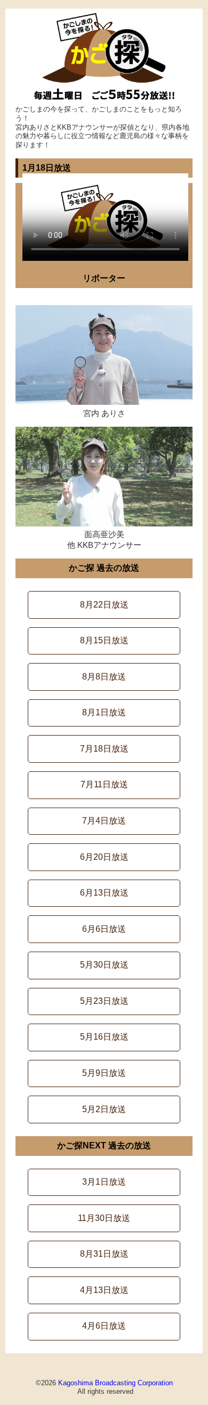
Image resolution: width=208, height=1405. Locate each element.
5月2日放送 (104, 1109)
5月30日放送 (104, 964)
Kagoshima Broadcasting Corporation (115, 1383)
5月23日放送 (104, 1000)
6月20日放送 (104, 856)
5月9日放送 (104, 1072)
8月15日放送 (104, 640)
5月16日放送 (104, 1036)
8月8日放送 (104, 676)
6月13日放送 (104, 892)
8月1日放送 (104, 712)
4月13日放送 (104, 1290)
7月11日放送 (104, 784)
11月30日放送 (104, 1218)
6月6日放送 (104, 928)
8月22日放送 (104, 604)
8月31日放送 (104, 1253)
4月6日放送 (104, 1325)
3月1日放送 (104, 1181)
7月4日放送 (104, 820)
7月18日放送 (104, 748)
